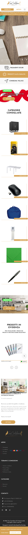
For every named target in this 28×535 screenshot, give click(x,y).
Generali (4, 486)
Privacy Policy (6, 467)
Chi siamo (5, 451)
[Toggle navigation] (25, 9)
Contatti (5, 453)
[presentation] (2, 61)
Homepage (5, 447)
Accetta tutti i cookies (15, 532)
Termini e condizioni (7, 465)
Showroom (5, 484)
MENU (18, 9)
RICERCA (6, 9)
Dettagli (8, 99)
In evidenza (5, 449)
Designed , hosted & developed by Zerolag (14, 525)
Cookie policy (6, 469)
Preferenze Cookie (7, 472)
